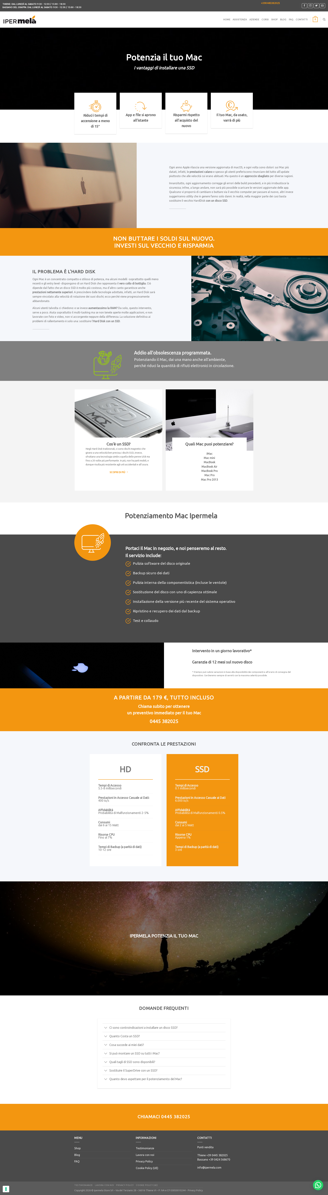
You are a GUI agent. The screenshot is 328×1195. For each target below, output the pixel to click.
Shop (274, 19)
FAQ (291, 19)
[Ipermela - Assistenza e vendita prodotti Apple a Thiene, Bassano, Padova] (20, 19)
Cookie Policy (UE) (147, 1168)
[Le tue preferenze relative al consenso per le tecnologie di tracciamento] (6, 1189)
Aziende (254, 19)
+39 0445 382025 (217, 1155)
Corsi (265, 19)
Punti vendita (205, 1147)
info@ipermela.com (209, 1167)
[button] (318, 1185)
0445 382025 (175, 1116)
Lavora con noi (145, 1154)
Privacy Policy (144, 1161)
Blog (283, 19)
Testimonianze (145, 1148)
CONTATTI (302, 19)
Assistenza (240, 19)
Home (226, 19)
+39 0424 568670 (219, 1159)
